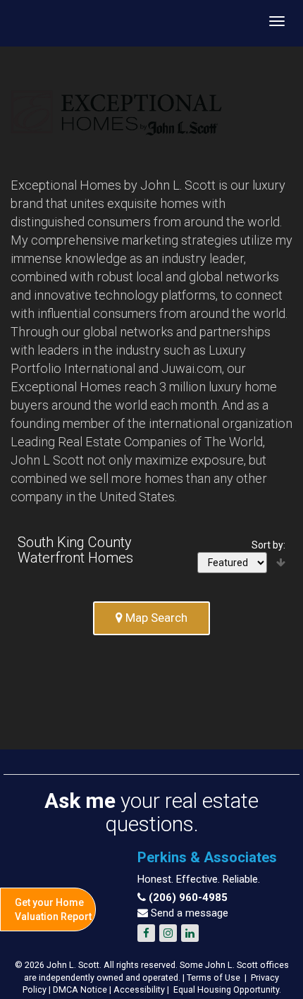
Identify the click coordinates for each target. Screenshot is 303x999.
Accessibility (139, 989)
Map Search (155, 618)
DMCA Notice (80, 989)
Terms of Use (213, 977)
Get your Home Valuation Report (53, 909)
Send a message (188, 913)
